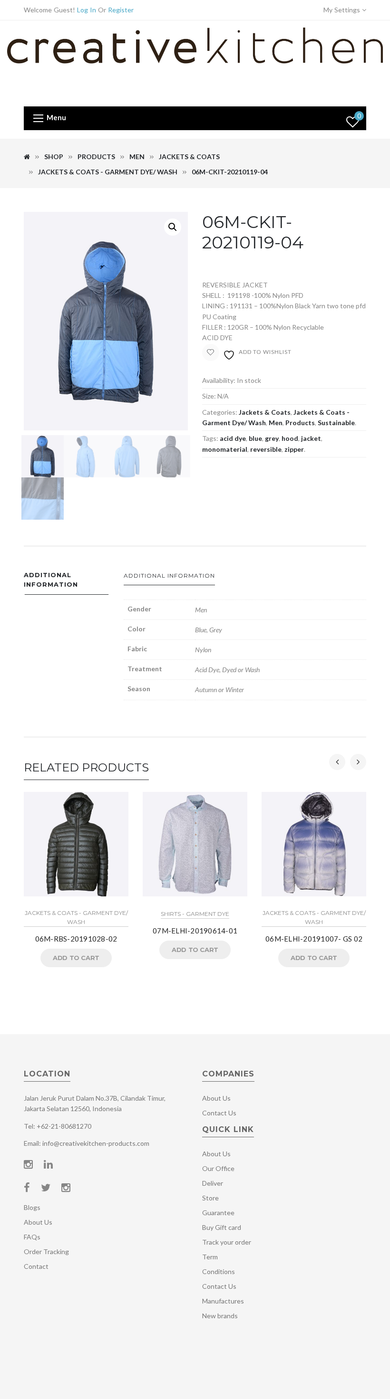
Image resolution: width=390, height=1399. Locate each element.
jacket (311, 438)
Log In (86, 10)
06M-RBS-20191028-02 (76, 938)
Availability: (218, 380)
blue (255, 438)
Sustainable (336, 423)
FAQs (32, 1237)
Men (137, 156)
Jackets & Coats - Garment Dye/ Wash (107, 172)
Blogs (32, 1207)
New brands (220, 1316)
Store (210, 1198)
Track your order (226, 1242)
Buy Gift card (221, 1227)
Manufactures (223, 1301)
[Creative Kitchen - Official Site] (195, 62)
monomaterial (224, 449)
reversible (266, 449)
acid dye (233, 438)
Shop (53, 156)
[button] (172, 227)
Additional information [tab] (51, 580)
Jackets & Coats (189, 156)
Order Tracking (46, 1251)
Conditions (218, 1271)
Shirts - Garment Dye (195, 913)
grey (272, 438)
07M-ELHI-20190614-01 (195, 930)
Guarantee (218, 1213)
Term (210, 1257)
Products (96, 156)
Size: (209, 396)
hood (290, 438)
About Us (38, 1222)
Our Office (218, 1168)
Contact (36, 1266)
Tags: (210, 438)
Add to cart (76, 957)
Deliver (212, 1183)
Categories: (219, 412)
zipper (294, 449)
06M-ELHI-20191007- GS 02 (313, 938)
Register (121, 10)
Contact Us (219, 1113)
